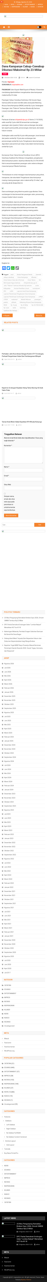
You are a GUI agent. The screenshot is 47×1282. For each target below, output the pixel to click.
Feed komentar (9, 1047)
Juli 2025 (7, 716)
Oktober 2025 (9, 704)
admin (22, 77)
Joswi (37, 285)
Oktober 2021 (9, 899)
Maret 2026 (8, 684)
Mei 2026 (7, 676)
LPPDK (41, 297)
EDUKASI (19, 4)
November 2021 (9, 895)
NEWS (12, 4)
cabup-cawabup (9, 277)
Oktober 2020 (9, 948)
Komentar (8, 445)
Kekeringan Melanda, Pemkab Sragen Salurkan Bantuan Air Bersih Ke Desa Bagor (23, 633)
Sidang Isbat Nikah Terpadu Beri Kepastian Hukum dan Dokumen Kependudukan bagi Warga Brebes (23, 640)
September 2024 (10, 757)
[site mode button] (39, 27)
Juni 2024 (7, 769)
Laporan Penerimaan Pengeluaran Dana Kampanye (19, 294)
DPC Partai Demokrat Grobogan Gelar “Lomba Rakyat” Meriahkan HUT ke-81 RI (22, 626)
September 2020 (10, 952)
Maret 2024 (8, 781)
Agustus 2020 (9, 956)
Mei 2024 (7, 773)
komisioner (36, 288)
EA (40, 280)
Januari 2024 (8, 790)
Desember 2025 (9, 696)
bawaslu (38, 274)
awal (11, 274)
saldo (14, 308)
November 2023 (9, 798)
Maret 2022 (8, 879)
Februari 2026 (9, 688)
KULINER (25, 7)
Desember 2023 (9, 794)
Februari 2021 (9, 932)
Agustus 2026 (9, 664)
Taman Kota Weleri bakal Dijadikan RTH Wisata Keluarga (22, 422)
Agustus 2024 (9, 761)
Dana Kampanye (22, 277)
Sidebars (8, 1121)
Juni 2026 (7, 672)
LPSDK (6, 299)
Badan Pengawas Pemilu (24, 274)
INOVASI (6, 7)
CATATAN (40, 7)
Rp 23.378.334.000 (37, 305)
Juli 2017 (7, 973)
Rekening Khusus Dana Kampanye (30, 302)
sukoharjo (23, 308)
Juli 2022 (7, 863)
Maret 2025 (8, 733)
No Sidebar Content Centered (16, 1137)
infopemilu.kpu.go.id (30, 283)
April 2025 (7, 729)
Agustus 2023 (9, 810)
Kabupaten (7, 288)
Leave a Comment (34, 77)
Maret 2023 (8, 830)
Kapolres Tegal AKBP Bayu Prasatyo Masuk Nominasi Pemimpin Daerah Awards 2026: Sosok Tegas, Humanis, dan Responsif (23, 648)
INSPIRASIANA (16, 7)
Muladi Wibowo (26, 299)
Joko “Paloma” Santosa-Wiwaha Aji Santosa (18, 285)
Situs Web (7, 484)
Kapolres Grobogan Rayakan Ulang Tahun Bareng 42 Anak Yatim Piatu (22, 389)
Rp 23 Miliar (24, 305)
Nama (6, 467)
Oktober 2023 (9, 802)
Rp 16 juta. (14, 305)
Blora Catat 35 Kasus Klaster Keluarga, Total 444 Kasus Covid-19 (40, 315)
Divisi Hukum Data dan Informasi (14, 280)
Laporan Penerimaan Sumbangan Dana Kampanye (19, 297)
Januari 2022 (8, 887)
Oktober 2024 (9, 753)
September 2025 (10, 708)
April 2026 (7, 680)
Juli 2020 (7, 960)
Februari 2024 (9, 785)
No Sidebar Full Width (13, 1133)
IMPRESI (40, 4)
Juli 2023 (7, 814)
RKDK (5, 305)
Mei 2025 (7, 724)
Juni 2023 (7, 818)
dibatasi (33, 277)
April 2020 (7, 968)
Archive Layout (10, 1141)
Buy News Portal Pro (11, 1153)
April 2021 (7, 924)
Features (7, 1117)
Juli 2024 (7, 765)
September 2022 (10, 855)
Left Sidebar (10, 1125)
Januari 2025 (8, 741)
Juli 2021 (7, 912)
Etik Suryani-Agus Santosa (12, 283)
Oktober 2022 (9, 851)
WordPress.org (9, 1051)
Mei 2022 (7, 871)
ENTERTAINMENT (30, 4)
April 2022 (7, 875)
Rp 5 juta (6, 308)
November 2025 (9, 700)
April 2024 (7, 777)
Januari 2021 (8, 936)
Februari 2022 (9, 883)
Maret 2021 (8, 928)
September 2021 (10, 903)
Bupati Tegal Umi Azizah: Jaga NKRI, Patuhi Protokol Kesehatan (9, 315)
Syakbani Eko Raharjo (10, 310)
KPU (5, 291)
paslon (6, 302)
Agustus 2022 (9, 859)
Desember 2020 (9, 940)
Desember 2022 (9, 842)
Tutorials (7, 1149)
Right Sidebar (11, 1129)
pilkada (13, 302)
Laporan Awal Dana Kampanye (26, 291)
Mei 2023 (7, 822)
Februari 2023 (9, 834)
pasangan (37, 299)
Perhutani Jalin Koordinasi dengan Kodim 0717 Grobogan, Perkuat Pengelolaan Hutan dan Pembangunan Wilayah (23, 355)
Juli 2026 (7, 668)
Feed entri (7, 1043)
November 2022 (9, 846)
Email (6, 476)
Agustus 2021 (9, 907)
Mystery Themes (26, 1279)
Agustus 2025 (9, 712)
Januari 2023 (8, 838)
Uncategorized (9, 1026)
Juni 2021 (7, 916)
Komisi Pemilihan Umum (21, 288)
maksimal (14, 299)
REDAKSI (7, 1022)
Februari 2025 (9, 737)
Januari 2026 (8, 692)
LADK (11, 291)
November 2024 (9, 749)
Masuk (6, 1038)
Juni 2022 (7, 867)
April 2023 (7, 826)
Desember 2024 (9, 745)
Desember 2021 (9, 891)
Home (6, 4)
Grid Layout (10, 1145)
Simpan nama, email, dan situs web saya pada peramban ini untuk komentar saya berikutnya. (9, 503)
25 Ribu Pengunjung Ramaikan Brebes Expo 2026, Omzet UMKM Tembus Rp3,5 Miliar (24, 619)
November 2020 (9, 944)
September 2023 (10, 806)
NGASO (32, 7)
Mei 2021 (7, 920)
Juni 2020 (7, 964)
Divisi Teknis (31, 280)
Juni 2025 (7, 720)
